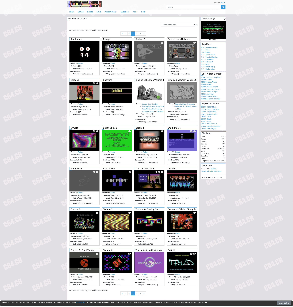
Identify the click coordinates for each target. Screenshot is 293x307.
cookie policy (80, 302)
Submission (77, 168)
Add (134, 12)
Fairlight (155, 104)
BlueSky (210, 171)
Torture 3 (107, 209)
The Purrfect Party (145, 168)
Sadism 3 (140, 39)
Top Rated (207, 44)
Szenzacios (109, 168)
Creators (150, 111)
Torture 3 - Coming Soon (148, 209)
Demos (81, 12)
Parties (90, 12)
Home (71, 12)
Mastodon (217, 171)
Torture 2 (75, 209)
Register (217, 2)
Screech (75, 80)
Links (98, 12)
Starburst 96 (174, 128)
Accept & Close (284, 303)
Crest (150, 104)
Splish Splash (110, 128)
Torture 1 (172, 168)
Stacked (140, 128)
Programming (110, 12)
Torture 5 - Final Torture (83, 250)
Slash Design (156, 109)
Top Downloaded (210, 103)
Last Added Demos (211, 73)
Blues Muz (160, 111)
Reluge (106, 39)
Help (143, 12)
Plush (158, 106)
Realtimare (76, 39)
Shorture (107, 80)
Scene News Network (179, 39)
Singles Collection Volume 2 (182, 80)
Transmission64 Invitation (149, 250)
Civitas (187, 106)
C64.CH (213, 169)
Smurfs (74, 128)
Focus (144, 111)
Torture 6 (107, 250)
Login (223, 2)
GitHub (203, 171)
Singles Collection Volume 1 (150, 80)
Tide (179, 109)
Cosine (144, 104)
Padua (80, 63)
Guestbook (125, 12)
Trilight (171, 250)
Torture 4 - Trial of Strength (182, 209)
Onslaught (146, 106)
